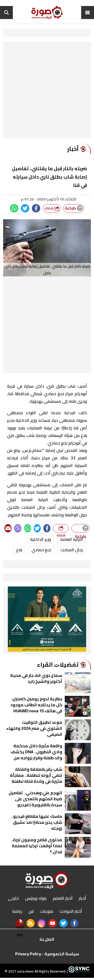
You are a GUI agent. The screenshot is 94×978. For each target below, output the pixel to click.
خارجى (13, 898)
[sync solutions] (78, 971)
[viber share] (17, 528)
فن (31, 911)
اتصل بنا (47, 939)
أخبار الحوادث (71, 911)
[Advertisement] (47, 91)
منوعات (46, 911)
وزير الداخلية (40, 539)
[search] (6, 12)
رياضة (17, 911)
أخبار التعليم (63, 898)
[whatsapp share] (14, 208)
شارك (49, 208)
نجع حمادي (41, 550)
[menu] (87, 12)
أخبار (82, 898)
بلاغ (19, 550)
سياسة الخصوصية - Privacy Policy (47, 954)
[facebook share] (36, 208)
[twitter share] (25, 208)
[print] (80, 528)
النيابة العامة (71, 539)
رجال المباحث (72, 550)
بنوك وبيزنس (35, 898)
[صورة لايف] (47, 12)
